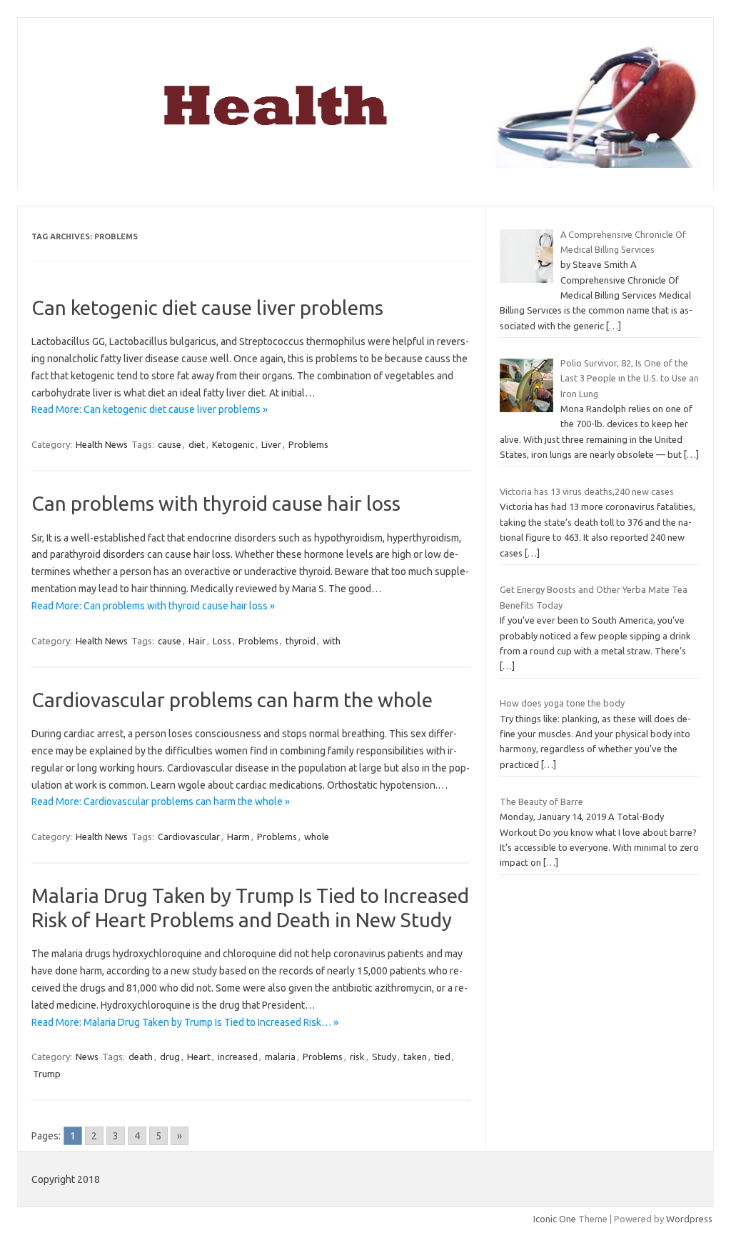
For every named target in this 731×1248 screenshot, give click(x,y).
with (332, 641)
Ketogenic (233, 444)
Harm (238, 837)
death (140, 1057)
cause (169, 444)
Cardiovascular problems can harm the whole (232, 700)
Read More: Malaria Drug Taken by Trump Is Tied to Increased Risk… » (184, 1022)
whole (316, 837)
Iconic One (554, 1219)
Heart (199, 1057)
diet (196, 444)
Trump (47, 1074)
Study (384, 1057)
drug (170, 1057)
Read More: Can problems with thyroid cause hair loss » (153, 605)
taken (415, 1057)
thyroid (301, 641)
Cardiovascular (189, 837)
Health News (102, 444)
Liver (271, 444)
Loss (222, 641)
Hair (197, 641)
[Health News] (365, 164)
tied (442, 1057)
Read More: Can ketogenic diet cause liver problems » (149, 409)
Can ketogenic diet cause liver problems (207, 307)
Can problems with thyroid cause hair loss (215, 503)
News (87, 1057)
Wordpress (689, 1219)
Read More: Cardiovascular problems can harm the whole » (160, 801)
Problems (308, 444)
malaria (280, 1057)
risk (357, 1057)
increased (238, 1057)
